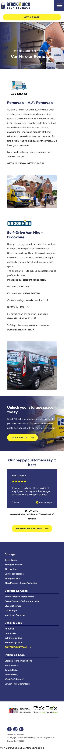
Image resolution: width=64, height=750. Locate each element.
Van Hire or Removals (15, 615)
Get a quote (32, 17)
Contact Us (10, 633)
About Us (9, 628)
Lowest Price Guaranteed (17, 683)
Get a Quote (19, 437)
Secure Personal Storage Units (19, 596)
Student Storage (13, 606)
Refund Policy (11, 674)
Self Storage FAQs (14, 642)
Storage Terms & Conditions (18, 660)
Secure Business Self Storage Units (22, 601)
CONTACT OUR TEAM (16, 647)
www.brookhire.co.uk (37, 300)
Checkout (16, 747)
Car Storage (11, 610)
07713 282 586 (15, 163)
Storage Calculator (14, 564)
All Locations (11, 569)
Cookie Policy (11, 670)
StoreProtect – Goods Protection (21, 583)
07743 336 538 (36, 163)
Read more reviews (29, 528)
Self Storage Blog (13, 638)
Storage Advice (12, 578)
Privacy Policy (11, 665)
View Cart (5, 747)
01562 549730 (31, 293)
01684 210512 (24, 286)
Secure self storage (14, 573)
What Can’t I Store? (14, 679)
